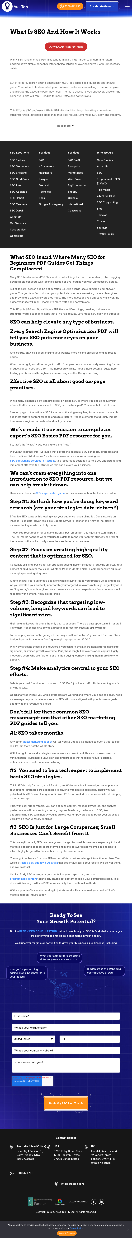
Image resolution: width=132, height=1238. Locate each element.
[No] (128, 1229)
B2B (41, 160)
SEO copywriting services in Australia (32, 460)
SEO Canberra (18, 204)
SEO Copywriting (107, 202)
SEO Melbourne (19, 166)
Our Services (18, 223)
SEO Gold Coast (19, 179)
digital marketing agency (37, 741)
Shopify (72, 191)
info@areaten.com (72, 1183)
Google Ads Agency (51, 204)
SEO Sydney (17, 160)
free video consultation (38, 931)
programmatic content (23, 878)
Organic (73, 198)
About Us (15, 217)
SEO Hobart (17, 198)
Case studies (18, 229)
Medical (44, 185)
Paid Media (103, 189)
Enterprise (74, 166)
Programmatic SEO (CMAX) (108, 181)
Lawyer (43, 179)
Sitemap (102, 227)
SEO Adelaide (18, 191)
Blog (100, 208)
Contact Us (16, 235)
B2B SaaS (74, 160)
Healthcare (45, 172)
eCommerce (46, 166)
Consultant (74, 210)
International (75, 204)
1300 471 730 (72, 6)
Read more (64, 125)
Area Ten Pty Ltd (65, 1211)
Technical (45, 191)
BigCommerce (77, 185)
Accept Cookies (67, 1233)
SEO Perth (16, 185)
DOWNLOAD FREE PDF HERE (66, 46)
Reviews (102, 215)
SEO (99, 172)
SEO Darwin (17, 210)
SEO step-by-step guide (50, 493)
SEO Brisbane (18, 172)
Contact (101, 221)
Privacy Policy (105, 233)
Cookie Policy (76, 1228)
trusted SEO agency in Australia (39, 862)
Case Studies (105, 160)
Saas (42, 198)
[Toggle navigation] (127, 6)
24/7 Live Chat (106, 196)
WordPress (74, 179)
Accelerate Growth (102, 6)
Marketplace (75, 172)
